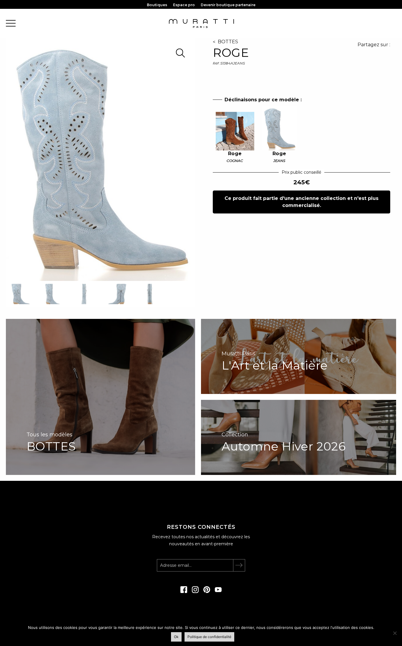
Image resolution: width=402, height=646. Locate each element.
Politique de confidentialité (209, 637)
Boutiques (157, 5)
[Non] (395, 633)
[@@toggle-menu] (11, 23)
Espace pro (184, 5)
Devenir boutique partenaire (228, 5)
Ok (176, 637)
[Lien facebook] (183, 591)
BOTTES (228, 41)
